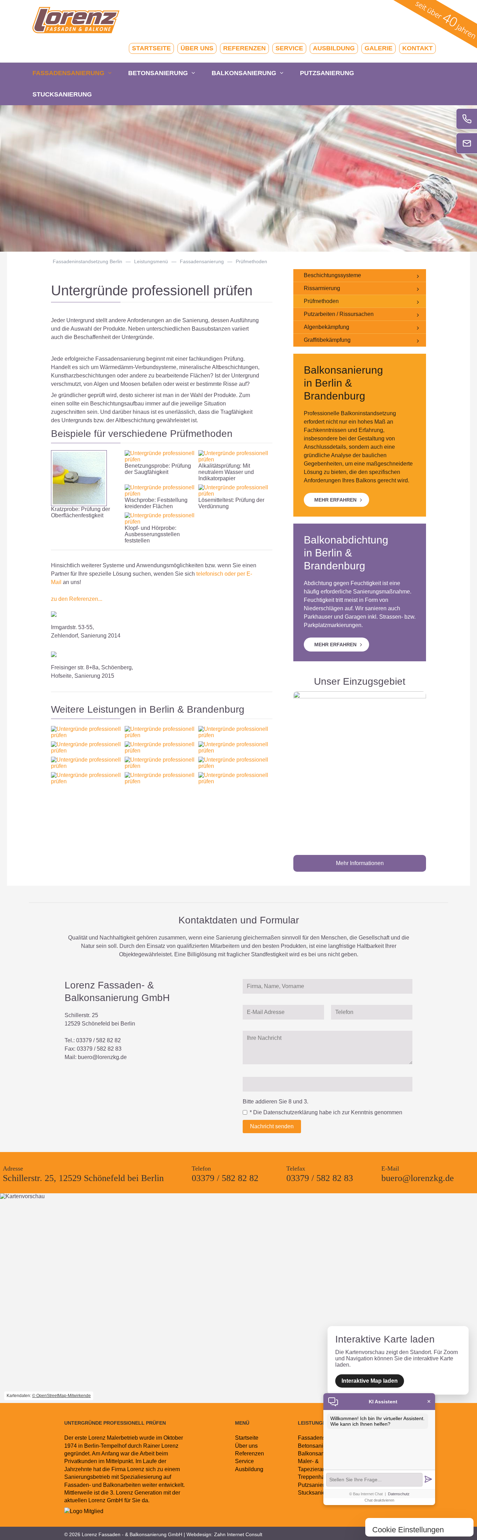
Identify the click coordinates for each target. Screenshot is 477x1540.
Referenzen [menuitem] (244, 48)
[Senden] (428, 1480)
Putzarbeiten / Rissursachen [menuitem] (339, 314)
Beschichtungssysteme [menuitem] (332, 275)
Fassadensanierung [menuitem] (68, 73)
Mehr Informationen (360, 863)
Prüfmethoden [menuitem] (321, 301)
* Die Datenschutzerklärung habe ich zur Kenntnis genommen (326, 1112)
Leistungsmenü (151, 261)
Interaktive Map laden (370, 1381)
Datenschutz (399, 1494)
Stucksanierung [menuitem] (62, 94)
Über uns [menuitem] (197, 48)
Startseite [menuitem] (151, 48)
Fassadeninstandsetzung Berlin (87, 261)
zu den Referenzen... (76, 599)
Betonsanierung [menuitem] (158, 73)
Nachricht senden (272, 1126)
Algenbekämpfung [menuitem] (326, 327)
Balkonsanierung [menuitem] (244, 73)
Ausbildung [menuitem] (334, 48)
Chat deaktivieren (379, 1500)
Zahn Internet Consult (238, 1534)
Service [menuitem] (289, 48)
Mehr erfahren (335, 500)
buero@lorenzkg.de (102, 1057)
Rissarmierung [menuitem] (322, 288)
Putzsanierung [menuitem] (327, 73)
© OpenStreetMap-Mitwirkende (61, 1395)
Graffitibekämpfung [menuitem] (327, 340)
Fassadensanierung (202, 261)
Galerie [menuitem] (378, 48)
